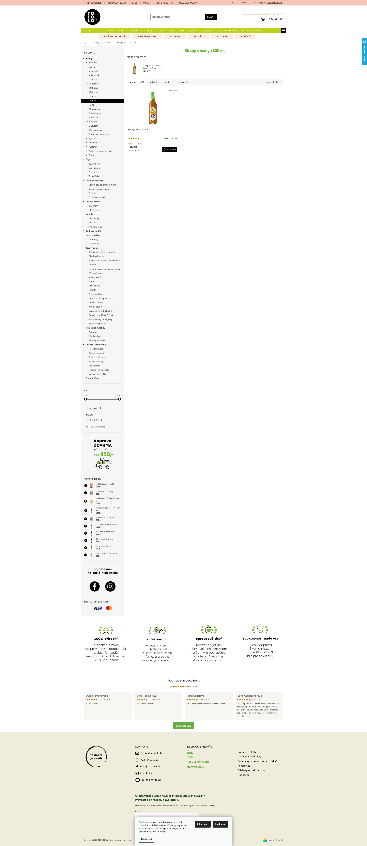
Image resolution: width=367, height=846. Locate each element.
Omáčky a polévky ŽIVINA (101, 315)
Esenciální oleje (96, 361)
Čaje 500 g (93, 239)
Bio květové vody (97, 357)
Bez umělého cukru (147, 36)
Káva (91, 281)
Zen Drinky (94, 218)
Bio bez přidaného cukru (100, 151)
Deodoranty (94, 365)
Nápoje (89, 214)
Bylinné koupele (96, 353)
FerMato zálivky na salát (100, 298)
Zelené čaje (94, 172)
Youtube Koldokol (150, 780)
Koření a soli (95, 277)
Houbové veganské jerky (100, 319)
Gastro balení (93, 235)
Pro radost (222, 36)
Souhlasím (220, 824)
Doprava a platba (247, 752)
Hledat (210, 17)
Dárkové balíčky (94, 231)
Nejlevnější (154, 82)
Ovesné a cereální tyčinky (101, 311)
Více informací (159, 831)
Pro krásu (198, 36)
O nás (146, 2)
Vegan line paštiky (97, 323)
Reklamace (244, 766)
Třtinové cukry (96, 273)
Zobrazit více (183, 725)
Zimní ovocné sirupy (99, 134)
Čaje (88, 159)
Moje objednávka (188, 2)
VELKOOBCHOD (94, 2)
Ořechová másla (96, 256)
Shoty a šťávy (93, 201)
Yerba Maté (94, 176)
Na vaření (245, 36)
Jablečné (93, 79)
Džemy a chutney (94, 180)
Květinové (93, 146)
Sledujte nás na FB (149, 766)
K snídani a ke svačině (114, 36)
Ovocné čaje (94, 168)
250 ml (93, 96)
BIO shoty (93, 205)
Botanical (93, 62)
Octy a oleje (94, 285)
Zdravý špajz (92, 248)
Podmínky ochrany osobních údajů (257, 761)
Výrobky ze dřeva (97, 340)
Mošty (92, 222)
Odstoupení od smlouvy (251, 770)
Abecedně (183, 82)
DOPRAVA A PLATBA (116, 2)
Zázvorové (94, 125)
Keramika (93, 332)
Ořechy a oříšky (96, 302)
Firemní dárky (92, 378)
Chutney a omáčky (97, 197)
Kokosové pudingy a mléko (102, 252)
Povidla (92, 193)
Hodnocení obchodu (183, 680)
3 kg (92, 104)
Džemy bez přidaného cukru (102, 184)
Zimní (91, 155)
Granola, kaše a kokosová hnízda (104, 269)
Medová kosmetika (98, 374)
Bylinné (92, 138)
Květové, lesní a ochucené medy (104, 260)
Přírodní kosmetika (96, 344)
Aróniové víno (95, 227)
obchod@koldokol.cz (151, 753)
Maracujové (94, 109)
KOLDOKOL (95, 420)
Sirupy (89, 58)
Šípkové (93, 121)
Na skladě (95, 408)
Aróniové (93, 71)
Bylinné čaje (94, 163)
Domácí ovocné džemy (99, 189)
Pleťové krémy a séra (99, 370)
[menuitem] (87, 30)
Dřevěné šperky (96, 336)
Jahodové (94, 83)
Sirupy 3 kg (94, 243)
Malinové (93, 88)
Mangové (93, 92)
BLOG (134, 2)
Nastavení (146, 839)
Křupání (92, 264)
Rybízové (93, 117)
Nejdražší (169, 82)
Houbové (93, 142)
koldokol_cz (146, 773)
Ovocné (92, 67)
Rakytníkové (95, 113)
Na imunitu (175, 36)
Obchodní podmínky (249, 756)
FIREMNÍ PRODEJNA (164, 2)
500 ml (93, 100)
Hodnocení (244, 775)
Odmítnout (203, 824)
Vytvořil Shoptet (276, 840)
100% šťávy (94, 210)
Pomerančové (96, 130)
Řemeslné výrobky (95, 327)
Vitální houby (95, 306)
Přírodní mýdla (96, 348)
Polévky (92, 290)
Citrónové (94, 75)
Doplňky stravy (96, 294)
